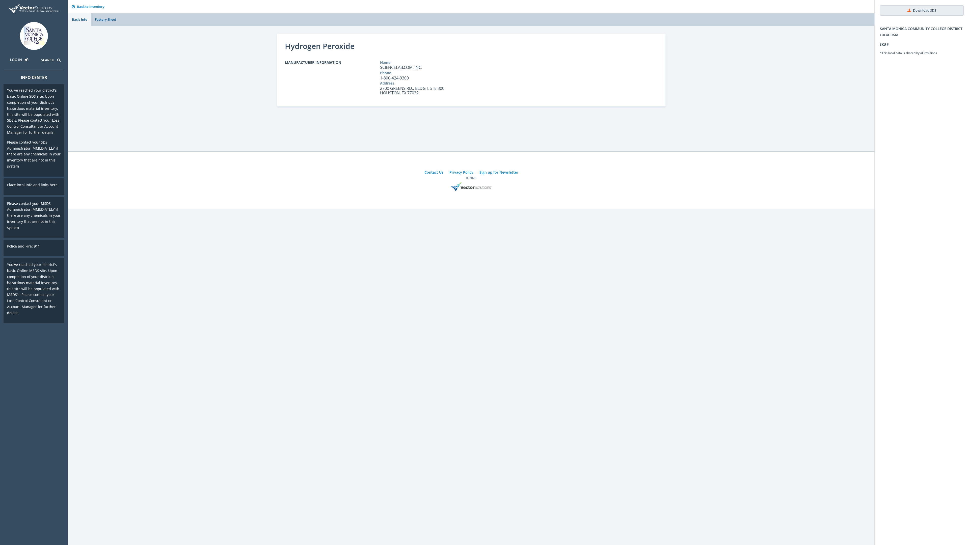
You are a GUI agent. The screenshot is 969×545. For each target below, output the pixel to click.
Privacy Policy (461, 172)
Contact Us (433, 172)
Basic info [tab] (79, 19)
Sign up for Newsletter (498, 172)
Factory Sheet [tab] (105, 19)
